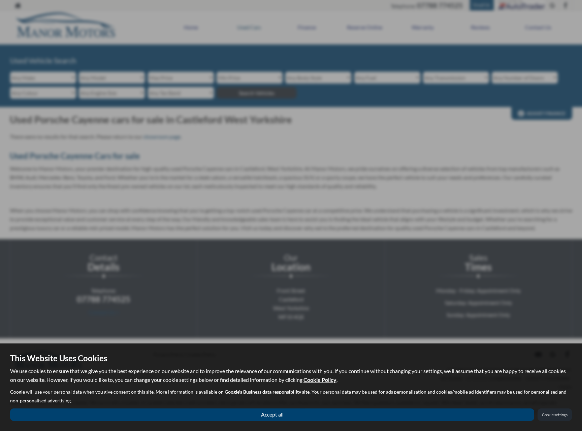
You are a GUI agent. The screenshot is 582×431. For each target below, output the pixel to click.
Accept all (272, 414)
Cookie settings (555, 414)
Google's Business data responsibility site (267, 392)
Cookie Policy (319, 379)
